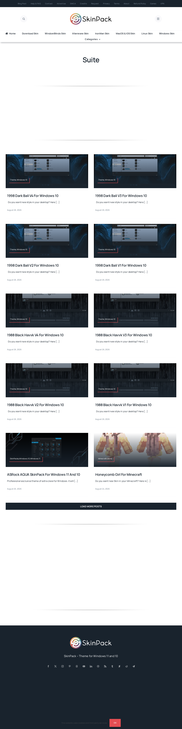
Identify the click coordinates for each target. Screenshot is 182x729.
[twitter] (55, 666)
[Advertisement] (91, 113)
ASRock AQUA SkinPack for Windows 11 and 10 (43, 474)
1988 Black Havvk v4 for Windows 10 (35, 335)
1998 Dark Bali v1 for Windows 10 (120, 265)
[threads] (77, 666)
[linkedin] (91, 666)
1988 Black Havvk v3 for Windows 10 (123, 335)
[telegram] (133, 666)
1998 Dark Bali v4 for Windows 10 (32, 195)
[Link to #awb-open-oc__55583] (158, 18)
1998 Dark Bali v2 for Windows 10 (33, 265)
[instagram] (62, 666)
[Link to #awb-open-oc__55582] (23, 18)
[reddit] (126, 666)
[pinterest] (70, 666)
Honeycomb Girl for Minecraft (118, 474)
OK (115, 722)
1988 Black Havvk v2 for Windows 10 (35, 404)
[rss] (105, 666)
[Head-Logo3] (91, 637)
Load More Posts (91, 506)
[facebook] (48, 666)
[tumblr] (112, 666)
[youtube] (84, 666)
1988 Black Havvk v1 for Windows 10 (123, 404)
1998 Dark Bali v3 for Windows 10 (121, 195)
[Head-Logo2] (91, 14)
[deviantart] (119, 666)
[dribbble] (98, 666)
